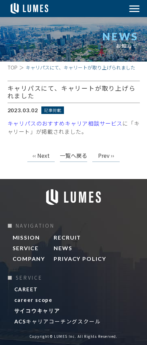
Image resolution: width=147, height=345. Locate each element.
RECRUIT (67, 237)
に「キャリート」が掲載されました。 (74, 127)
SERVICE (26, 248)
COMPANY (29, 258)
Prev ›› (106, 156)
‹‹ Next (41, 156)
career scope (33, 300)
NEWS (63, 248)
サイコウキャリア (37, 310)
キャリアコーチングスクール (57, 321)
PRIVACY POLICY (80, 258)
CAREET (26, 289)
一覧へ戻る (73, 156)
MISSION (26, 237)
